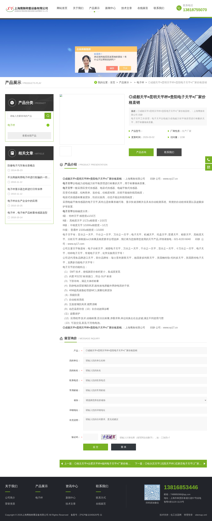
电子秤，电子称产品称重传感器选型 (27, 212)
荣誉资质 (10, 503)
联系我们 (159, 8)
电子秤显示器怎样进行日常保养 (25, 189)
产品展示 (94, 8)
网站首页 (62, 8)
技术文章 (126, 8)
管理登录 (188, 515)
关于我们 (78, 8)
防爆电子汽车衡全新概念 (21, 165)
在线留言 (143, 8)
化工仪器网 (176, 515)
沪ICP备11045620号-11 (90, 515)
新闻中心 (110, 8)
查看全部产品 (29, 135)
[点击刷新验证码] (109, 437)
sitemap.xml (201, 515)
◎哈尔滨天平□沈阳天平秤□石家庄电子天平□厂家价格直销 (177, 463)
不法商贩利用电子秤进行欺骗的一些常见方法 (29, 177)
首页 (112, 82)
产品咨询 (141, 152)
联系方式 (101, 497)
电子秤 (140, 82)
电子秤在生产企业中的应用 (22, 201)
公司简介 (10, 497)
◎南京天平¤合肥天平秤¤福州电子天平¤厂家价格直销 (103, 463)
